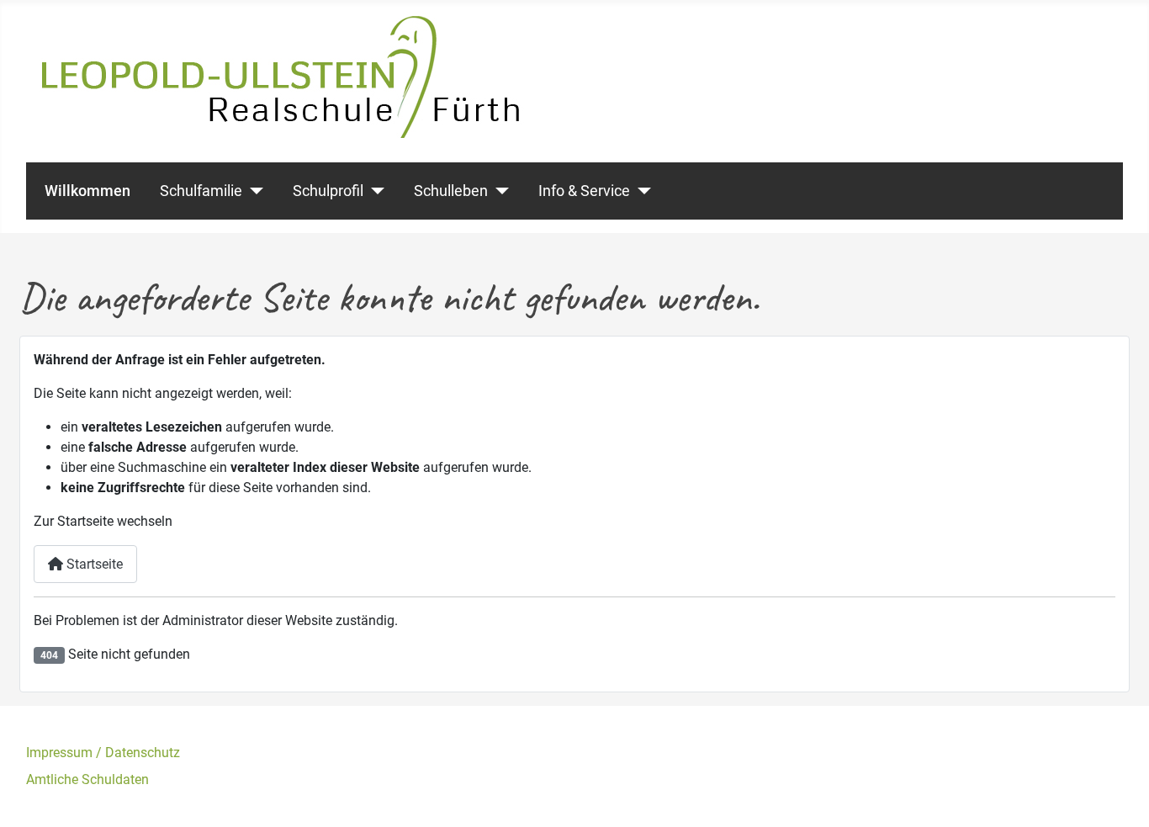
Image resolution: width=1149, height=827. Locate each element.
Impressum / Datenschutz (103, 753)
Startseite (93, 564)
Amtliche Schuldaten (87, 779)
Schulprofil (328, 191)
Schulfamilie (201, 191)
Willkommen (87, 191)
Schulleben (451, 191)
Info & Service (584, 191)
